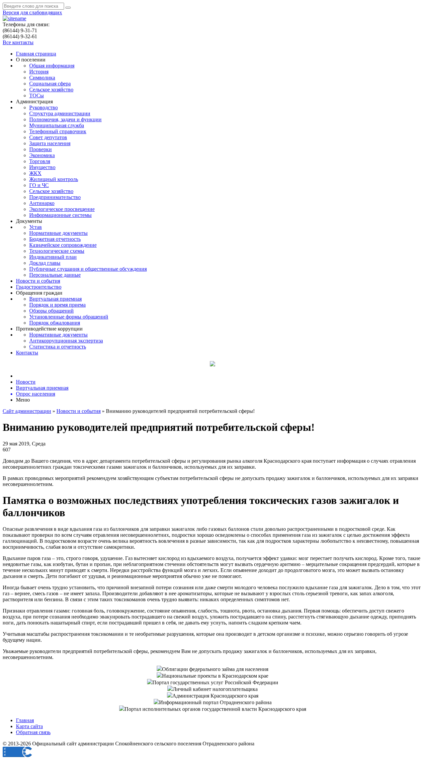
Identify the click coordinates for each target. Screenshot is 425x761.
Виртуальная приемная (55, 299)
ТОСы (36, 95)
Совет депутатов (48, 137)
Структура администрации (59, 113)
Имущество (42, 167)
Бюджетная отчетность (55, 239)
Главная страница (36, 53)
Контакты (27, 352)
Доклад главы (44, 263)
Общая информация (51, 65)
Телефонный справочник (57, 131)
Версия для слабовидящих (32, 12)
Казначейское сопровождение (63, 245)
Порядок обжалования (54, 323)
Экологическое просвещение (62, 209)
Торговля (39, 161)
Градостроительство (38, 287)
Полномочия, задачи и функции (65, 119)
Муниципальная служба (56, 125)
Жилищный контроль (53, 179)
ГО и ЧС (39, 185)
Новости (26, 382)
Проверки (40, 149)
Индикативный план (53, 257)
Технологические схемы (56, 251)
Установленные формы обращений (68, 317)
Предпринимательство (55, 197)
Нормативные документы (58, 233)
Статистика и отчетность (57, 346)
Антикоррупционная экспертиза (66, 340)
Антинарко (41, 203)
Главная (25, 720)
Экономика (42, 155)
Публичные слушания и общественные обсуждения (88, 269)
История (38, 71)
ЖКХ (35, 173)
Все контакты (18, 42)
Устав (35, 227)
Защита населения (49, 143)
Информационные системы (60, 215)
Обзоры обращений (51, 311)
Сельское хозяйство (51, 89)
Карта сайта (29, 726)
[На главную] (14, 18)
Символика (42, 77)
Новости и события (38, 281)
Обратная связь (33, 732)
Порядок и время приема (57, 305)
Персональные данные (55, 275)
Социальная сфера (50, 83)
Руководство (43, 107)
